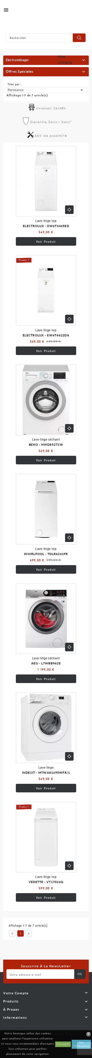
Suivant (29, 934)
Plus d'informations (81, 1044)
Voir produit (46, 241)
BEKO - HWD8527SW (46, 444)
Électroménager (17, 60)
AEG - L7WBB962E (46, 663)
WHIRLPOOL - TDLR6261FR (46, 554)
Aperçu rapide (69, 209)
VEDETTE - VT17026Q (46, 882)
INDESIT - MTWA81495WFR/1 (46, 772)
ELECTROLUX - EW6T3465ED (46, 226)
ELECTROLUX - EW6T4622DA (46, 335)
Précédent (12, 934)
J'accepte (63, 1044)
